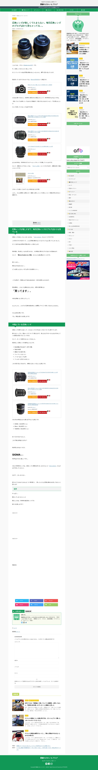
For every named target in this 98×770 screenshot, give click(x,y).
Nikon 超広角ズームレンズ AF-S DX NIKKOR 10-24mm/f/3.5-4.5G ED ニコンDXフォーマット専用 (43, 389)
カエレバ (33, 87)
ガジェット (71, 235)
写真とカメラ (26, 10)
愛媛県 (70, 204)
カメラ (15, 628)
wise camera (37, 237)
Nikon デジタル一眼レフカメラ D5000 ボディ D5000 (40, 84)
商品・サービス (72, 194)
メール (17, 666)
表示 (39, 222)
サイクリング (72, 179)
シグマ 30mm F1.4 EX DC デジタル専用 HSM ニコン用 (40, 146)
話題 (84, 10)
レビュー (38, 10)
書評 (70, 197)
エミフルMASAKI (73, 210)
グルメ (70, 238)
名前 (16, 660)
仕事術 (70, 223)
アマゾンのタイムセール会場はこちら (49, 7)
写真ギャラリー (72, 188)
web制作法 (71, 216)
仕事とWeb (60, 10)
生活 (72, 10)
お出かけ (49, 10)
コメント (17, 641)
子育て (70, 245)
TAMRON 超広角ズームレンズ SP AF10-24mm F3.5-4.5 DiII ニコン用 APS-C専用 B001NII (43, 404)
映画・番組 (71, 232)
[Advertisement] (36, 208)
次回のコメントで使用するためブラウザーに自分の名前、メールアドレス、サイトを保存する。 (36, 682)
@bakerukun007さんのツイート (76, 259)
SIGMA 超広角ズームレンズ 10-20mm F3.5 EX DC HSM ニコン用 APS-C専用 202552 (43, 373)
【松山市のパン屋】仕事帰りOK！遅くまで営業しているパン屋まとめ (84, 99)
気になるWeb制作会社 (74, 226)
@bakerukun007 (28, 65)
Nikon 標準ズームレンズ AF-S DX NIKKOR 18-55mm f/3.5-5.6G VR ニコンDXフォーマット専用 (43, 131)
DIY (70, 241)
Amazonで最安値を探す (32, 92)
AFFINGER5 (64, 767)
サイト (16, 673)
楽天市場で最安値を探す (42, 92)
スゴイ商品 (71, 248)
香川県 (70, 207)
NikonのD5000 (35, 79)
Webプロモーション (74, 220)
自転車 (14, 10)
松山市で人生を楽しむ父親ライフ (49, 760)
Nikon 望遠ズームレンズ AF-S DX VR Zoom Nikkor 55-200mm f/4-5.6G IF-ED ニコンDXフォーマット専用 (43, 116)
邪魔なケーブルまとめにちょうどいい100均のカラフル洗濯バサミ (33, 746)
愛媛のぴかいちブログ (49, 4)
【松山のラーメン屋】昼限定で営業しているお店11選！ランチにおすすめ (84, 66)
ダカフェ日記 (36, 166)
